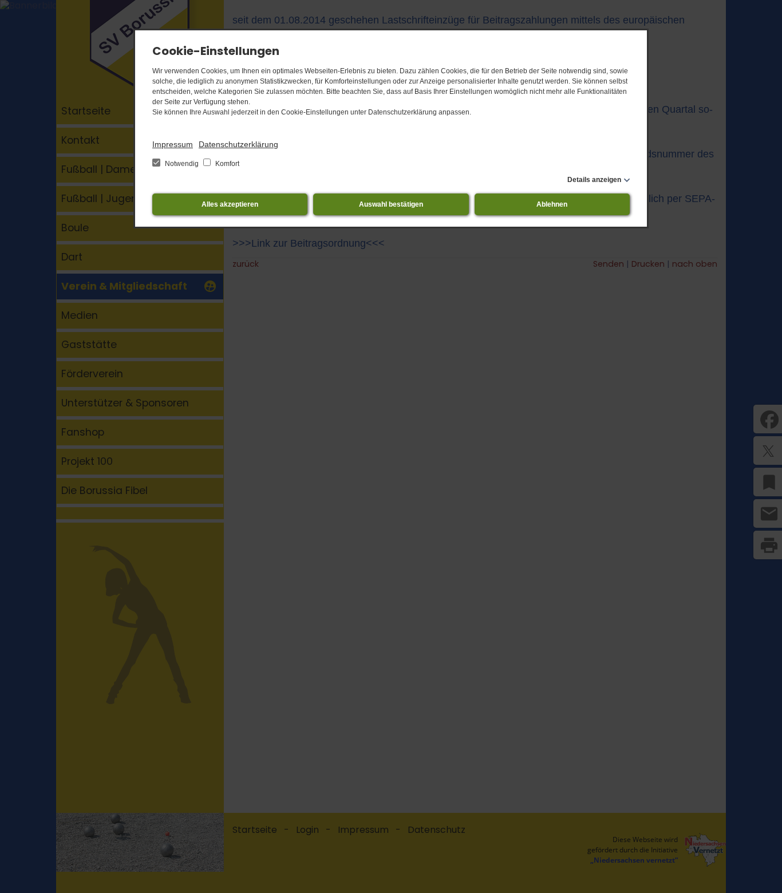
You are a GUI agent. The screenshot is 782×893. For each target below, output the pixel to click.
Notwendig (181, 164)
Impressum (172, 144)
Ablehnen (551, 204)
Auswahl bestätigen (391, 204)
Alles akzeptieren (230, 204)
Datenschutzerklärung (238, 144)
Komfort (226, 164)
